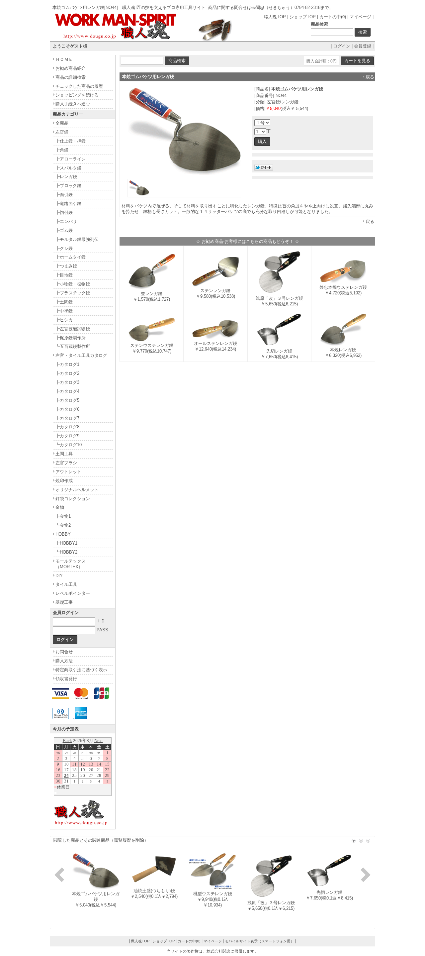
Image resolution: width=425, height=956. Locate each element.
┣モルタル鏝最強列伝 (77, 239)
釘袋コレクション (72, 498)
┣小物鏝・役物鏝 (72, 283)
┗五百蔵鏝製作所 (72, 346)
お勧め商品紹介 (70, 68)
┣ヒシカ (64, 319)
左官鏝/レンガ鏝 (282, 101)
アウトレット (68, 471)
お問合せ (64, 651)
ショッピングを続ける (77, 94)
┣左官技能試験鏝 (72, 328)
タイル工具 (66, 584)
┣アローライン (70, 159)
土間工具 (64, 453)
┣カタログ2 (67, 373)
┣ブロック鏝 (68, 185)
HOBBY (63, 534)
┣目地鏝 (64, 274)
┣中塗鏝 (64, 310)
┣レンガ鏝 (66, 176)
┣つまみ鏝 (66, 266)
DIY (59, 575)
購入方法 (64, 660)
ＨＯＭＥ (64, 59)
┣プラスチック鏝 (72, 292)
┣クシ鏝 (64, 248)
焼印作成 (64, 480)
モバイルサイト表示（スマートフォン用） (259, 941)
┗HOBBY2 (66, 552)
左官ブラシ (66, 462)
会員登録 (362, 46)
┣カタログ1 (67, 364)
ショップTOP (303, 16)
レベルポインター (72, 593)
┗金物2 (63, 525)
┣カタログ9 (67, 435)
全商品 (61, 123)
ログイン (341, 46)
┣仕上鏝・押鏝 (70, 141)
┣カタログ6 (67, 409)
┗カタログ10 (68, 444)
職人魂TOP (275, 16)
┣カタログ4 (67, 391)
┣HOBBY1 (66, 543)
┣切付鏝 (64, 212)
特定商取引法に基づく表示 (81, 669)
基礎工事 (64, 602)
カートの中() (332, 16)
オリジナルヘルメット (77, 489)
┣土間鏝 (64, 301)
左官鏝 (61, 132)
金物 (59, 507)
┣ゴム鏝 (64, 230)
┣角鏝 (61, 150)
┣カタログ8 (67, 426)
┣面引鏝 (64, 194)
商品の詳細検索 (70, 77)
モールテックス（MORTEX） (70, 564)
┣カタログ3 (67, 382)
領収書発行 (66, 678)
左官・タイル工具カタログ (81, 355)
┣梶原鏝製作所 (70, 337)
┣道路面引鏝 (68, 203)
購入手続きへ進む (72, 103)
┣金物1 (63, 516)
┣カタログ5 (67, 400)
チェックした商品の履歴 (79, 86)
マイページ (360, 16)
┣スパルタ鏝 (68, 167)
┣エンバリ (66, 221)
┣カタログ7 (67, 418)
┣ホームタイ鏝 (70, 257)
